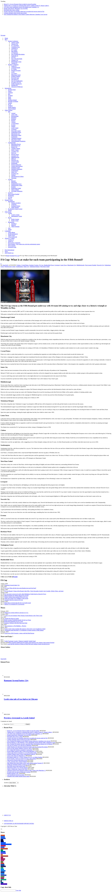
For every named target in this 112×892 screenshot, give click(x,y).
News (6, 251)
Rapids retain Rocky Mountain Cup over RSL (16, 8)
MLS (6, 39)
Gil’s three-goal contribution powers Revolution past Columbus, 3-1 (21, 7)
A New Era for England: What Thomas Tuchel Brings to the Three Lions (23, 615)
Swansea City (14, 173)
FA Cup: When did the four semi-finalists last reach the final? (20, 588)
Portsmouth (14, 163)
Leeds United (14, 128)
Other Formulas (15, 226)
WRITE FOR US (8, 820)
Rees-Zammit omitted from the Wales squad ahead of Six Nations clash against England (31, 642)
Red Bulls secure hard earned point (16, 766)
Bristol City (14, 147)
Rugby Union (14, 220)
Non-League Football (13, 194)
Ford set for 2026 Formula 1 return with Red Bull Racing (19, 633)
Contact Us (11, 239)
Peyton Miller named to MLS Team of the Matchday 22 (21, 751)
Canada (10, 103)
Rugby (10, 217)
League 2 (10, 192)
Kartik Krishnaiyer (13, 234)
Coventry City (15, 151)
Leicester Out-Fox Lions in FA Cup (13, 600)
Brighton (13, 119)
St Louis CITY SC (16, 82)
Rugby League (15, 219)
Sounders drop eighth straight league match (18, 776)
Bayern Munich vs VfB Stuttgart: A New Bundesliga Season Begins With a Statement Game (31, 742)
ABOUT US (7, 815)
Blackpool (14, 182)
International (8, 88)
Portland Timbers (15, 76)
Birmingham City (15, 145)
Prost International (9, 250)
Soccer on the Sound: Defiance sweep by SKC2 (19, 748)
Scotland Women (15, 206)
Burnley (13, 120)
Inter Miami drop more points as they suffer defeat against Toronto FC (25, 763)
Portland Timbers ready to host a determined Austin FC (21, 754)
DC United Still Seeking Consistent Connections (19, 750)
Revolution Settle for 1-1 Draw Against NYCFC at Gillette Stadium (24, 757)
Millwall (13, 159)
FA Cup (41, 265)
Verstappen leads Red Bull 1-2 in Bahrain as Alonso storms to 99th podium (24, 630)
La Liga (10, 197)
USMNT (10, 106)
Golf (9, 228)
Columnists (8, 231)
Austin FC (14, 66)
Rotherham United (16, 188)
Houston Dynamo (16, 70)
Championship (12, 142)
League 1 (10, 179)
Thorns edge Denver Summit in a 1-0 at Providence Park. (22, 752)
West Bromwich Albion (17, 176)
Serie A (10, 198)
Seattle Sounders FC (16, 83)
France (10, 91)
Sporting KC (14, 85)
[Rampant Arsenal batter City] (12, 675)
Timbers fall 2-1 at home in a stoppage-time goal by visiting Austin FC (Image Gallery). (26, 5)
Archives (6, 782)
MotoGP (13, 225)
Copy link (18, 890)
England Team (12, 89)
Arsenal (13, 113)
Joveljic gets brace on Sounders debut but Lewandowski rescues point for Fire (24, 11)
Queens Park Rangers (17, 166)
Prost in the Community (14, 242)
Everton (13, 125)
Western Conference (13, 64)
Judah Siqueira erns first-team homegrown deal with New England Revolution (27, 747)
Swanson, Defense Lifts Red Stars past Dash (15, 623)
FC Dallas (14, 69)
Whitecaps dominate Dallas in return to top (18, 764)
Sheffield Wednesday (16, 169)
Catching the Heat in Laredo (11, 618)
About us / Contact (10, 238)
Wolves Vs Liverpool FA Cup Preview (14, 604)
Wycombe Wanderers (16, 191)
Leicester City (15, 156)
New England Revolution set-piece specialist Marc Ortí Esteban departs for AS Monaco (30, 744)
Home (6, 38)
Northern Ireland (12, 100)
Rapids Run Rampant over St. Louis (13, 621)
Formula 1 (14, 223)
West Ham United (16, 139)
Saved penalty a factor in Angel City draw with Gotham (21, 758)
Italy (9, 94)
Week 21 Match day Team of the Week (17, 769)
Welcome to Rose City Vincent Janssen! (17, 767)
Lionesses (13, 204)
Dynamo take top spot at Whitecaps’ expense (18, 772)
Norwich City (14, 160)
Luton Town (63, 265)
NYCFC (13, 57)
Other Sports (8, 212)
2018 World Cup (9, 253)
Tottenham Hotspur (16, 138)
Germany (10, 92)
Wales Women (15, 207)
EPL (9, 111)
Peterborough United (16, 185)
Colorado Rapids (15, 67)
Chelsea (13, 122)
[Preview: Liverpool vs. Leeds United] (12, 713)
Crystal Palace (15, 123)
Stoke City (14, 172)
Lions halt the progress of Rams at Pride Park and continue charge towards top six (28, 644)
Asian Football (12, 108)
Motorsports (11, 222)
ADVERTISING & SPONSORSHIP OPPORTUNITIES (19, 823)
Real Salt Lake (15, 78)
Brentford (13, 117)
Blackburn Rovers (16, 144)
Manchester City (15, 134)
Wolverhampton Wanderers (18, 141)
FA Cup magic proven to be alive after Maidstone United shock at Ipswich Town (25, 594)
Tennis (9, 229)
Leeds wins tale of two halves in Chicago (21, 699)
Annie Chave (11, 235)
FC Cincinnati (15, 45)
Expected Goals (12, 247)
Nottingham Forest (16, 132)
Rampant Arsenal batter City (12, 585)
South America (12, 107)
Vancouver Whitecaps (17, 86)
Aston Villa (14, 114)
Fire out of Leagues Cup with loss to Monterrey (19, 745)
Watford (13, 175)
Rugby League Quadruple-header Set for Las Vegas (17, 620)
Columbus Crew (15, 47)
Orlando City (14, 60)
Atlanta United (15, 42)
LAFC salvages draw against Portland (17, 761)
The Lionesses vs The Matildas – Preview (15, 626)
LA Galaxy (14, 73)
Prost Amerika (11, 245)
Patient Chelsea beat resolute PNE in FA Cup (16, 597)
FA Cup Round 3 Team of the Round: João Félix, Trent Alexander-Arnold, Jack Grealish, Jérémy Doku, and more (33, 591)
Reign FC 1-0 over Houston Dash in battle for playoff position (20, 4)
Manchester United (16, 135)
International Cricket (16, 216)
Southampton (14, 170)
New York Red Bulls (16, 58)
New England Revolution (18, 54)
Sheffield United (15, 167)
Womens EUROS (16, 203)
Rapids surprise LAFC (13, 773)
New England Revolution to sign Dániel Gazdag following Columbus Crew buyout (25, 14)
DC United (14, 50)
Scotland (10, 95)
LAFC (13, 72)
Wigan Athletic (15, 189)
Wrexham (13, 178)
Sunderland (14, 136)
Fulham (13, 126)
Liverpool (13, 129)
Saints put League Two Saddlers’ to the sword (16, 598)
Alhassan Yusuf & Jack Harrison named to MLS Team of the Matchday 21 (26, 770)
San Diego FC (15, 79)
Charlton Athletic (15, 148)
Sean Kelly (5, 265)
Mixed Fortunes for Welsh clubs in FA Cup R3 (16, 595)
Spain (9, 97)
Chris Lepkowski (12, 237)
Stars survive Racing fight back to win (17, 760)
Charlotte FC (14, 48)
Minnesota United (16, 75)
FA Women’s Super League (15, 209)
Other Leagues (8, 110)
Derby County (15, 150)
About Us (10, 241)
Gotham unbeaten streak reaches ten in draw (15, 13)
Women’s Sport (9, 200)
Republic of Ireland (13, 101)
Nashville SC (14, 56)
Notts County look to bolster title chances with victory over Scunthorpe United (25, 629)
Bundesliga (11, 195)
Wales (9, 98)
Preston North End (16, 164)
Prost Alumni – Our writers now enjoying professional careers (24, 244)
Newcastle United (16, 131)
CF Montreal (14, 53)
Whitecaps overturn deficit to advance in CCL (16, 612)
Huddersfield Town (16, 184)
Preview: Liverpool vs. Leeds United (19, 718)
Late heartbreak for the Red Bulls (15, 775)
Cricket (10, 213)
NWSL (10, 210)
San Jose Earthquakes (17, 81)
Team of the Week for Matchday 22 (16, 755)
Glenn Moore (11, 232)
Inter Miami (14, 51)
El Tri (9, 104)
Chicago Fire (14, 44)
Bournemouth (14, 116)
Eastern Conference (13, 41)
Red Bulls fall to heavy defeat (11, 10)
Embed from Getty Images (6, 269)
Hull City (13, 153)
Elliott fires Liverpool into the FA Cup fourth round (17, 603)
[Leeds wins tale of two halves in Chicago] (12, 694)
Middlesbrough (15, 157)
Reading (13, 186)
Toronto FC (14, 63)
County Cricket (15, 214)
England (31, 265)
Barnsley (13, 181)
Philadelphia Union (16, 61)
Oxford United (15, 161)
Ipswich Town (15, 154)
